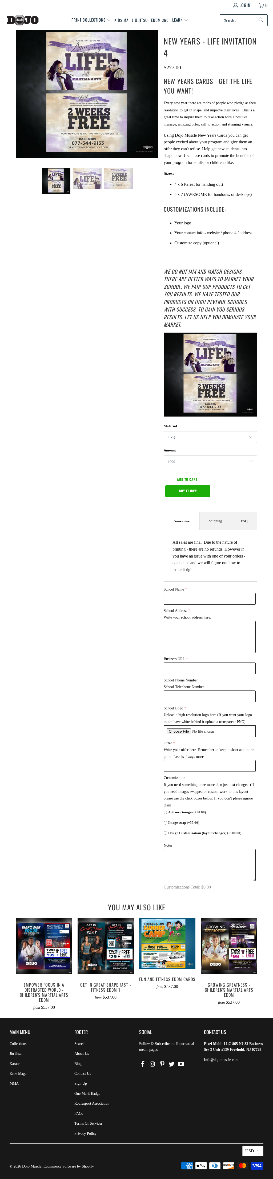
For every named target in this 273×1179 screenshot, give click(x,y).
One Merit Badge (87, 1094)
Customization (174, 778)
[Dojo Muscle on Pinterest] (162, 1064)
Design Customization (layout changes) (204, 833)
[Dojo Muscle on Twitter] (172, 1064)
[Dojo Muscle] (22, 20)
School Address (175, 611)
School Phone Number (181, 680)
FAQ (244, 521)
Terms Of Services (88, 1123)
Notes (168, 845)
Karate (14, 1064)
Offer (168, 743)
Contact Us (82, 1074)
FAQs (78, 1114)
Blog (78, 1064)
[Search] (261, 20)
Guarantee (182, 521)
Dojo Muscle (31, 1166)
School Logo (173, 708)
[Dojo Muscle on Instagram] (153, 1064)
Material (170, 426)
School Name (174, 589)
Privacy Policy (85, 1134)
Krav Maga (18, 1074)
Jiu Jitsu (16, 1054)
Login (244, 5)
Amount (170, 450)
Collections (18, 1044)
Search (79, 1044)
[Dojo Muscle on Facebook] (143, 1064)
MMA (14, 1083)
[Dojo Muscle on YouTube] (181, 1064)
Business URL (174, 659)
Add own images (187, 812)
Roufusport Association (91, 1103)
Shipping (215, 521)
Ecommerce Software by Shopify (68, 1166)
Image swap (183, 823)
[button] (91, 20)
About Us (81, 1054)
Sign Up (80, 1083)
